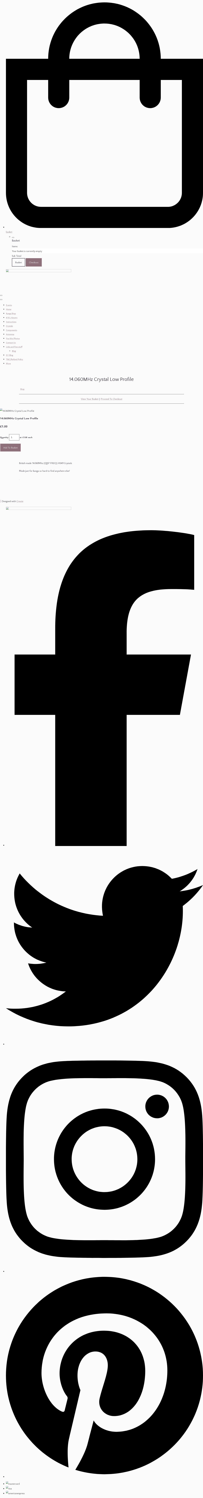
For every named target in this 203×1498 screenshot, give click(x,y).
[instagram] (104, 1271)
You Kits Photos (13, 338)
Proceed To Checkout (111, 399)
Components (11, 330)
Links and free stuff (14, 346)
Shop (22, 389)
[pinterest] (104, 1476)
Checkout (33, 262)
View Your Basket (90, 399)
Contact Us (11, 342)
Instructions (11, 321)
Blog (14, 350)
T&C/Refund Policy (14, 359)
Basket (18, 262)
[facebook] (104, 845)
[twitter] (104, 1044)
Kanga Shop (11, 313)
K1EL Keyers (11, 317)
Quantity (4, 437)
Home (8, 309)
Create (19, 501)
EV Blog (9, 355)
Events (9, 305)
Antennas (10, 334)
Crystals (9, 325)
